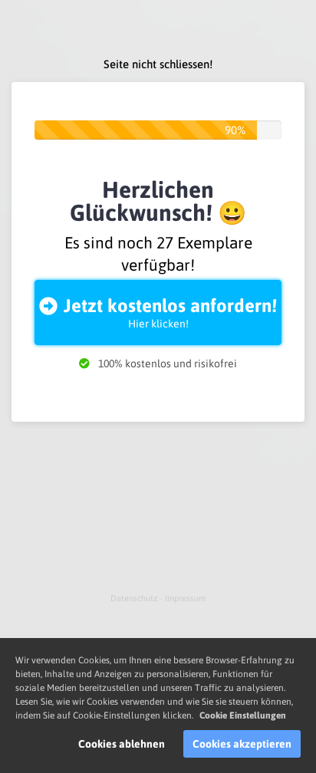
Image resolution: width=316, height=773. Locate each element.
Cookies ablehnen (121, 744)
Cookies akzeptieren (242, 744)
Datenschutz (135, 598)
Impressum (185, 598)
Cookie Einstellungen (242, 715)
